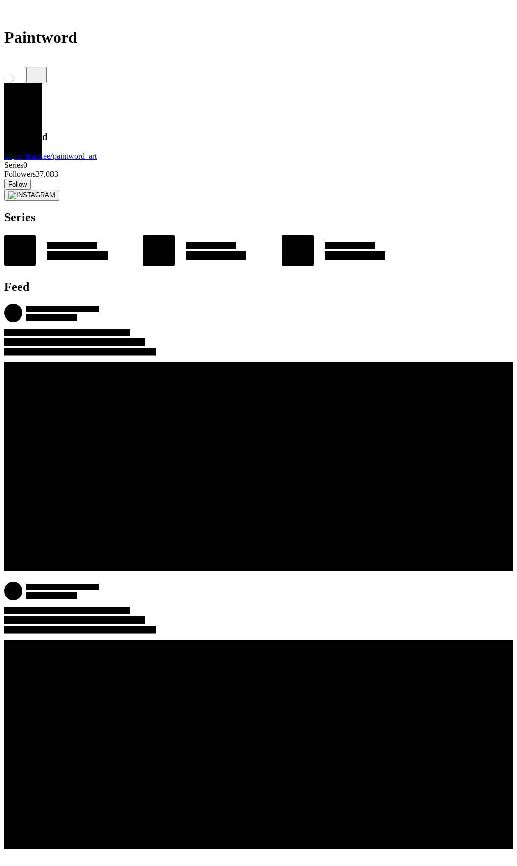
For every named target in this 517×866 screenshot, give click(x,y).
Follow (17, 184)
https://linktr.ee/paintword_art (50, 156)
